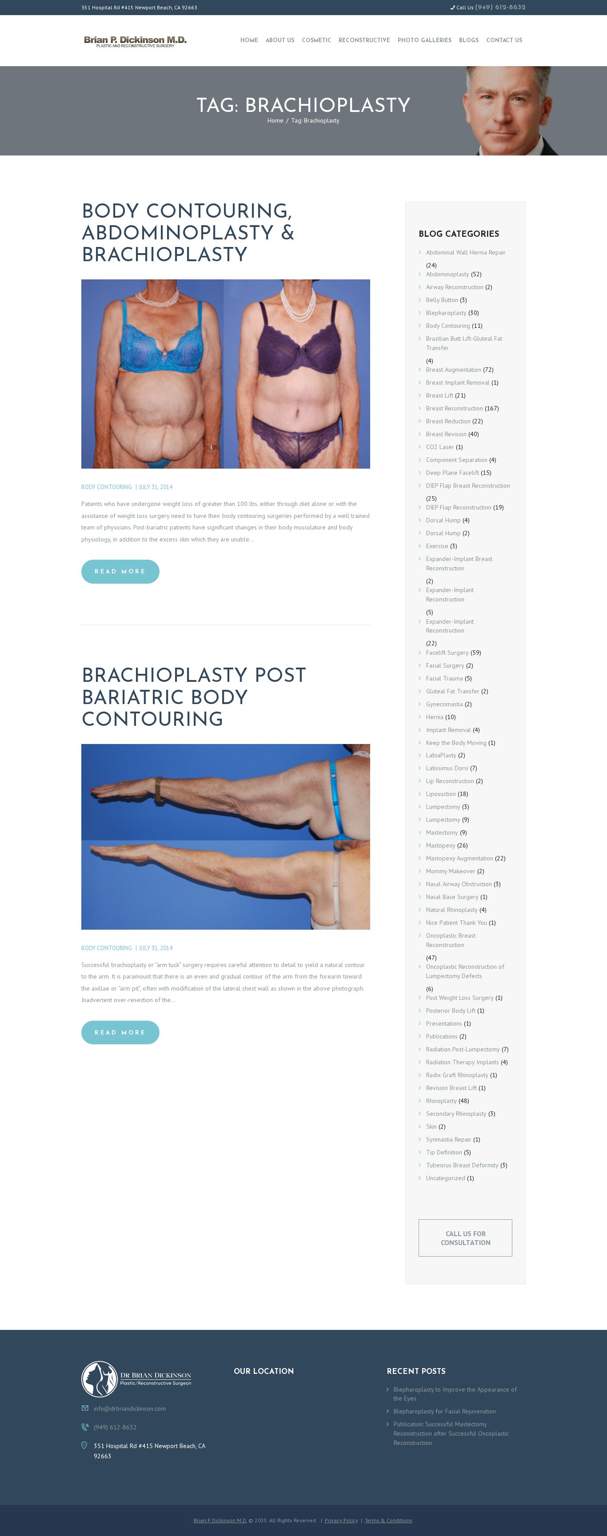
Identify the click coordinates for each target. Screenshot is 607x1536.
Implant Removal (448, 730)
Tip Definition (444, 1152)
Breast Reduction (448, 421)
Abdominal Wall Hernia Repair (466, 252)
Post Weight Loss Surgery (460, 998)
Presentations (444, 1023)
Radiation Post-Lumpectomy (463, 1049)
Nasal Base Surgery (452, 897)
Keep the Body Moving (456, 743)
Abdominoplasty (447, 274)
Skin (431, 1126)
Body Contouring (106, 487)
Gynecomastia (444, 704)
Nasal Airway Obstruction (459, 884)
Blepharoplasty (446, 313)
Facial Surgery (445, 665)
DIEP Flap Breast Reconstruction (468, 485)
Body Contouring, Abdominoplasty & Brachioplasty (188, 235)
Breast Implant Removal (458, 382)
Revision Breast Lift (451, 1088)
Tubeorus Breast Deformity (462, 1165)
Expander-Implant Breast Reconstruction (459, 563)
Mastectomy (442, 832)
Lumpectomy (443, 807)
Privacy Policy (341, 1520)
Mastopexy (440, 845)
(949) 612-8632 (500, 7)
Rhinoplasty (441, 1101)
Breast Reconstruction (454, 408)
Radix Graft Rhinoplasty (457, 1075)
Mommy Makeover (450, 871)
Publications (442, 1036)
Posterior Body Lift (450, 1011)
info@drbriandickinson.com (130, 1409)
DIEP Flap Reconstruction (458, 507)
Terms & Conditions (388, 1520)
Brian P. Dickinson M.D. (220, 1520)
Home (276, 120)
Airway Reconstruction (454, 287)
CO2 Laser (440, 447)
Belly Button (442, 300)
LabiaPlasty (441, 755)
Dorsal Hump (443, 520)
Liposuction (441, 794)
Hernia (434, 717)
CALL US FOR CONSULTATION (466, 1238)
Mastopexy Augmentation (459, 858)
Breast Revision (446, 434)
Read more (120, 572)
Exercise (437, 546)
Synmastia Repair (448, 1139)
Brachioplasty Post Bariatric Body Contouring (194, 699)
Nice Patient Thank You (456, 923)
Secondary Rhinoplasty (456, 1114)
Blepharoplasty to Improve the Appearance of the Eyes (455, 1394)
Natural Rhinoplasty (452, 910)
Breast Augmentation (453, 370)
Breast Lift (439, 395)
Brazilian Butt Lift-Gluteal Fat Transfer (464, 343)
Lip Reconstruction (450, 781)
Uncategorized (445, 1178)
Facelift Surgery (447, 653)
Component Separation (456, 460)
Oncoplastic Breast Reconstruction (450, 940)
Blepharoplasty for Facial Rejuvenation (445, 1411)
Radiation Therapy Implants (462, 1062)
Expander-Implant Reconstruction (450, 594)
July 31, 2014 (155, 487)
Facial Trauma (444, 678)
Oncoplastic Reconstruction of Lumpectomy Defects (465, 971)
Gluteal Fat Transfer (452, 691)
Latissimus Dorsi (447, 768)
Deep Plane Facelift (452, 473)
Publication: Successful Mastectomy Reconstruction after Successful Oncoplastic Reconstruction (451, 1433)
